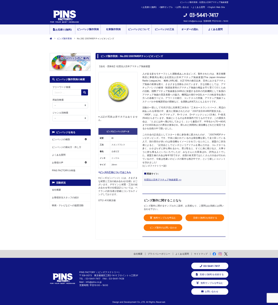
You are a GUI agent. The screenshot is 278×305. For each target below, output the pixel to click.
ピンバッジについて (139, 29)
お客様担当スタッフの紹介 (65, 197)
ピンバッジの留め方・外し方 (66, 147)
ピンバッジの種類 (61, 139)
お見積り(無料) (150, 7)
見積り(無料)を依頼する (204, 217)
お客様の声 (57, 162)
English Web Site (216, 7)
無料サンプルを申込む (164, 217)
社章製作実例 (113, 29)
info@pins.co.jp (195, 21)
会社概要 (56, 189)
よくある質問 (198, 7)
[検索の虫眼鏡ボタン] (84, 92)
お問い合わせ (182, 7)
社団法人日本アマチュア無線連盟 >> (162, 179)
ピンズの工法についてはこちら (115, 172)
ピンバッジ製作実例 (88, 29)
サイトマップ (201, 253)
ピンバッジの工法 (164, 29)
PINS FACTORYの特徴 (63, 170)
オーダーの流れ (189, 29)
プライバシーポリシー (159, 253)
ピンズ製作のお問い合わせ (163, 227)
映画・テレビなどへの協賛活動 (67, 205)
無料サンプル (166, 7)
